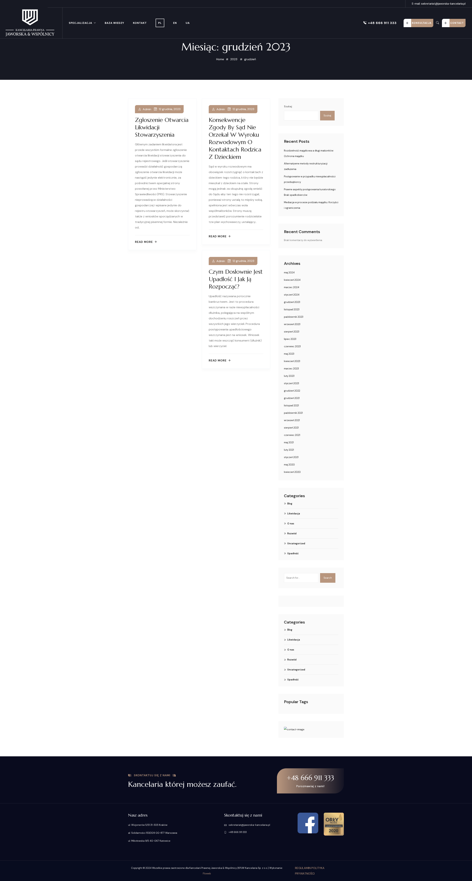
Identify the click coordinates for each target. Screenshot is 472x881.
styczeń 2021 (291, 457)
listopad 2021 (291, 405)
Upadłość (293, 553)
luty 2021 (289, 449)
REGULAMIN (303, 868)
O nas (290, 523)
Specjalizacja (80, 23)
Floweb (207, 873)
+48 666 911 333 (382, 23)
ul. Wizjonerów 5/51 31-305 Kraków (147, 825)
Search (328, 577)
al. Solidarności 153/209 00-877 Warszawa (152, 832)
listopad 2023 (291, 309)
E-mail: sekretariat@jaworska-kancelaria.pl (439, 4)
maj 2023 (289, 353)
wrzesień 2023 (292, 324)
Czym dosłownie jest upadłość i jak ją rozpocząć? (236, 279)
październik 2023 (293, 316)
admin (147, 109)
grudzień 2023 (292, 302)
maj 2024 (289, 272)
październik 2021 (293, 412)
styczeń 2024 (291, 294)
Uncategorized (296, 543)
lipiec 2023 (290, 339)
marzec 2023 (291, 368)
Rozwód (291, 533)
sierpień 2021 (291, 427)
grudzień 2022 (292, 390)
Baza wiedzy (114, 23)
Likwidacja (293, 513)
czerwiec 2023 (292, 346)
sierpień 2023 (291, 331)
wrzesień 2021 (292, 420)
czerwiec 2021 (292, 435)
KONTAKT (140, 23)
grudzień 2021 (292, 398)
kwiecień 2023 (292, 361)
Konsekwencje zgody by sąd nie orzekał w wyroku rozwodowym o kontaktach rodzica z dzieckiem (235, 138)
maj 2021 (289, 442)
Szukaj (288, 106)
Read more (144, 242)
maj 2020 (289, 464)
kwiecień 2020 (292, 472)
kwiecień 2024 (292, 279)
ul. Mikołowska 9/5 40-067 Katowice (149, 840)
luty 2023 (289, 376)
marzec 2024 (291, 287)
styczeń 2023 (291, 383)
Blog (289, 503)
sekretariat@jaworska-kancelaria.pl (249, 825)
